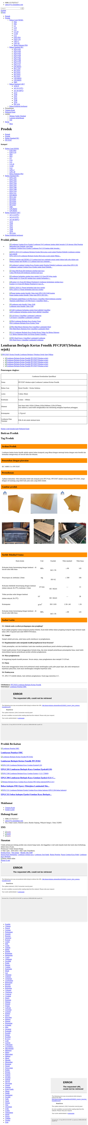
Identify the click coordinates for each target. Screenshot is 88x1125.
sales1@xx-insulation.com (14, 821)
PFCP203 (17, 74)
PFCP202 (17, 72)
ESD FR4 (17, 37)
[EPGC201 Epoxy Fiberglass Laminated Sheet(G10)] (21, 765)
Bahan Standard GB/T (17, 84)
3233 (15, 93)
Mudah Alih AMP (26, 853)
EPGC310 (17, 63)
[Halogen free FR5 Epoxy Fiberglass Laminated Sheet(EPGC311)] (27, 782)
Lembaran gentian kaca (26, 855)
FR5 (15, 24)
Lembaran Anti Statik (42, 855)
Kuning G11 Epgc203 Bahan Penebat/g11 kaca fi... (26, 284)
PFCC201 (17, 68)
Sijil (10, 120)
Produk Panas (5, 853)
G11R (16, 34)
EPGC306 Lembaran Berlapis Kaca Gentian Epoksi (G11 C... (28, 778)
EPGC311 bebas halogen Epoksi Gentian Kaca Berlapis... (26, 794)
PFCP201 (17, 70)
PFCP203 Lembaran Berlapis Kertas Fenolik (26, 685)
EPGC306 (17, 59)
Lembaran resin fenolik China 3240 (21, 306)
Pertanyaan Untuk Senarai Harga (12, 849)
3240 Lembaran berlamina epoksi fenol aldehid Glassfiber (29, 312)
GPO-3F (17, 43)
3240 (15, 95)
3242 (15, 98)
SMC (15, 82)
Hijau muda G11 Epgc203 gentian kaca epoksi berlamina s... (29, 278)
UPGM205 (17, 80)
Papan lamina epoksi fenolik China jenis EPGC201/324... (28, 295)
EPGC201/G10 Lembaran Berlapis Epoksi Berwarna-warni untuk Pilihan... (35, 256)
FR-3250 (17, 104)
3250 (15, 102)
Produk (7, 18)
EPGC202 (17, 51)
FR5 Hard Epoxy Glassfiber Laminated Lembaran (26, 340)
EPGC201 (17, 49)
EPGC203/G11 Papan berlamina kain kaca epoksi (26, 289)
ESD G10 (17, 39)
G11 (15, 30)
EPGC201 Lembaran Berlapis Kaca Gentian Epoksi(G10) (26, 769)
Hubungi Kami (10, 112)
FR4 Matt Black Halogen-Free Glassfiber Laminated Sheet (29, 329)
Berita (7, 122)
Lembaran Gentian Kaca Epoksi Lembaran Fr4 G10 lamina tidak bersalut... (34, 248)
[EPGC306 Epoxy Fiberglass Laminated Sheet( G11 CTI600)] (25, 773)
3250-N (16, 86)
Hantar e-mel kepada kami (10, 429)
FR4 (15, 22)
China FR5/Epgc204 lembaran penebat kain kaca (26, 273)
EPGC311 (17, 65)
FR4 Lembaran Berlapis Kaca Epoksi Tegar (24, 323)
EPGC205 (17, 57)
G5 (15, 26)
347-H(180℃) (19, 91)
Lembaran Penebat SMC (18, 687)
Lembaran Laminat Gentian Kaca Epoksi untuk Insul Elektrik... (30, 267)
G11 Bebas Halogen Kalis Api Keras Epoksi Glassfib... (28, 334)
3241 (15, 96)
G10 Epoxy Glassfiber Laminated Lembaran (24, 317)
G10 (15, 28)
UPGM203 (17, 78)
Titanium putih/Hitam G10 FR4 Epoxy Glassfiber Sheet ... (29, 301)
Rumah (7, 16)
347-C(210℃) (14, 215)
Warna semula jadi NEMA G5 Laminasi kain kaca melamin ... (30, 261)
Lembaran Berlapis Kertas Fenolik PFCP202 (21, 761)
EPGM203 (17, 67)
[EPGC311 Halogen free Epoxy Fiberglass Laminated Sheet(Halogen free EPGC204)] (34, 790)
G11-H (16, 32)
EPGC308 (17, 61)
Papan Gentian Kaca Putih (70, 855)
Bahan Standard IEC (16, 47)
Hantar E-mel (5, 860)
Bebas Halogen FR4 (21, 45)
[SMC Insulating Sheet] (10, 748)
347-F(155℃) (18, 88)
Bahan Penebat (55, 855)
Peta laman (15, 853)
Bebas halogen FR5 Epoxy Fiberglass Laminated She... (25, 786)
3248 (15, 100)
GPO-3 (16, 41)
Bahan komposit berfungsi (18, 106)
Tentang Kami (10, 110)
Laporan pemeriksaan (16, 118)
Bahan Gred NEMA (16, 20)
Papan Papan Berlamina (9, 855)
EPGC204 (17, 55)
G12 (15, 35)
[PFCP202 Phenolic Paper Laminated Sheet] (17, 757)
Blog (11, 124)
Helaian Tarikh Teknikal (17, 116)
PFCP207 (17, 76)
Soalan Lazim (9, 810)
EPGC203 (17, 53)
